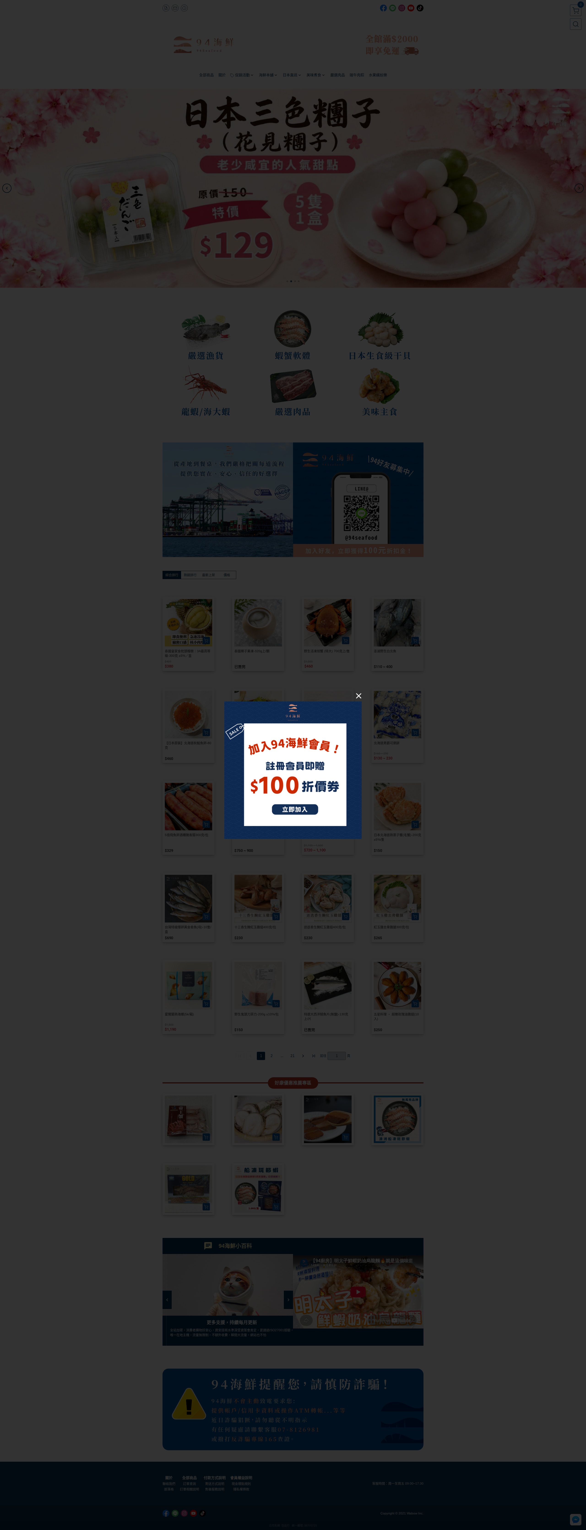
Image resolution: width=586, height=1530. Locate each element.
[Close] (358, 695)
